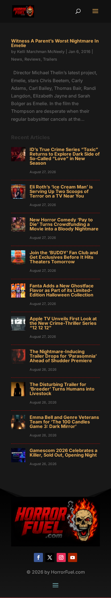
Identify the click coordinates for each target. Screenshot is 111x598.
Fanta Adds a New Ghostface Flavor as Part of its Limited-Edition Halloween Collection (62, 290)
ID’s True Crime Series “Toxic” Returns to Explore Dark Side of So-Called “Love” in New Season (65, 156)
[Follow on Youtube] (72, 557)
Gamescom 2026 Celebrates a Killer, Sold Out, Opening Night (63, 453)
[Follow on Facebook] (38, 557)
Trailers (50, 59)
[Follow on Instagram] (61, 557)
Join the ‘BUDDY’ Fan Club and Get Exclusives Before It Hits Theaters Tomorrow (64, 257)
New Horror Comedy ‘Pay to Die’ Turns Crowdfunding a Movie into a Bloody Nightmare (64, 224)
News (16, 59)
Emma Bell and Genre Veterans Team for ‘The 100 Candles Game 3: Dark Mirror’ (64, 421)
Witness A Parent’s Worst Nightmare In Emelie (55, 43)
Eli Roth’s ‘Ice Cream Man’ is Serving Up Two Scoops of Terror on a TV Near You (61, 191)
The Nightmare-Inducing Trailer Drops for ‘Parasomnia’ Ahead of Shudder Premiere (63, 356)
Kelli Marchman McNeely (41, 51)
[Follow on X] (49, 557)
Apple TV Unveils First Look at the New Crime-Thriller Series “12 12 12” (63, 323)
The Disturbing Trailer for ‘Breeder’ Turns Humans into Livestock (62, 388)
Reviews (32, 59)
